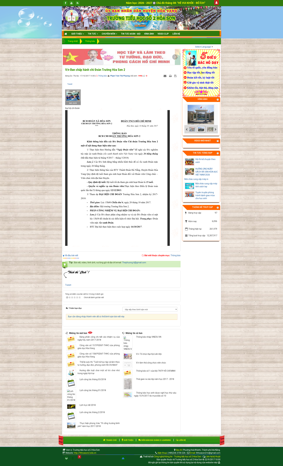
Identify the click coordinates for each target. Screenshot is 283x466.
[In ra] (170, 76)
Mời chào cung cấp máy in (196, 179)
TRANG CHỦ (111, 440)
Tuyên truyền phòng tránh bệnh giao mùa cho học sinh (205, 195)
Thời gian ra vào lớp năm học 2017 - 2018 (155, 379)
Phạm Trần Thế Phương (120, 76)
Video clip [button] (163, 34)
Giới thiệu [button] (77, 34)
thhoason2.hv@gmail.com (208, 453)
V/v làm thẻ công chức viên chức (151, 363)
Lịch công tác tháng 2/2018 (92, 412)
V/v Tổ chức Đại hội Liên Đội (149, 354)
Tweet (69, 84)
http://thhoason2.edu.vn (85, 453)
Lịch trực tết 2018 (88, 405)
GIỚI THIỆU (128, 440)
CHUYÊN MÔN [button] (109, 34)
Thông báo (102, 76)
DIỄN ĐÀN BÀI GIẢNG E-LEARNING (156, 440)
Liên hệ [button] (176, 34)
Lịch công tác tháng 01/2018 (93, 390)
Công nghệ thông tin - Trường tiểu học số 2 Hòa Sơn (177, 456)
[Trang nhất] (66, 34)
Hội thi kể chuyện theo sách (205, 160)
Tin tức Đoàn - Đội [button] (130, 34)
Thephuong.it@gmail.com (134, 262)
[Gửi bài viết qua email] (165, 76)
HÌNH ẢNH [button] (149, 34)
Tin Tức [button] (92, 34)
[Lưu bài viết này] (175, 76)
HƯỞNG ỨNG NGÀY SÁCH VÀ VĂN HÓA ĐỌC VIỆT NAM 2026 (206, 172)
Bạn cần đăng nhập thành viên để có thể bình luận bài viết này (96, 316)
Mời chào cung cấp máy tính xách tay (206, 185)
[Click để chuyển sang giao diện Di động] (72, 458)
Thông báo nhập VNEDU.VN (148, 337)
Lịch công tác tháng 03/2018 (93, 379)
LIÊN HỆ (182, 440)
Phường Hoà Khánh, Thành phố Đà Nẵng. (201, 450)
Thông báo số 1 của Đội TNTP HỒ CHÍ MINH (155, 371)
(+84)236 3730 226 (176, 453)
